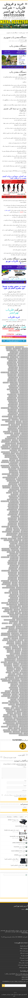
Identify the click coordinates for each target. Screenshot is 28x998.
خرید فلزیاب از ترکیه (23, 548)
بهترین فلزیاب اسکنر (14, 462)
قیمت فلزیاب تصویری (23, 697)
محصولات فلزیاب (11, 40)
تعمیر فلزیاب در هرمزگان (23, 525)
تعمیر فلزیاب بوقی (14, 494)
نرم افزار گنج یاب (16, 731)
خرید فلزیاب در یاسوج (23, 580)
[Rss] (16, 993)
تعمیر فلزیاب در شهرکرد (12, 514)
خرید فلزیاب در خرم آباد (12, 562)
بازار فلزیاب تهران (5, 447)
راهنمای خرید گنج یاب (14, 608)
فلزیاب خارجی (9, 667)
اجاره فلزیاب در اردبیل (14, 387)
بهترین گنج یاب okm (6, 486)
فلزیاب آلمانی (25, 642)
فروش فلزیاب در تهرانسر (12, 631)
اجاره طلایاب (9, 348)
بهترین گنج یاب (14, 486)
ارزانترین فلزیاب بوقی (23, 426)
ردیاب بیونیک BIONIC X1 (13, 819)
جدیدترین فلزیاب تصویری (22, 535)
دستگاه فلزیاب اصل (14, 597)
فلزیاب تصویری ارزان (23, 657)
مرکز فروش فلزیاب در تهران (11, 721)
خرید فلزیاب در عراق (13, 569)
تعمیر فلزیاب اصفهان (23, 494)
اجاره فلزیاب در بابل (23, 392)
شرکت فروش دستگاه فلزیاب (10, 619)
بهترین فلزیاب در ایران (14, 472)
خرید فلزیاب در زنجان (14, 565)
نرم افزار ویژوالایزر (8, 731)
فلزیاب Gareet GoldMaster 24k (18, 850)
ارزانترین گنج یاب (7, 431)
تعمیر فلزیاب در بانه (23, 503)
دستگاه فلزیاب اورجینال (23, 601)
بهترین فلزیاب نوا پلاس (12, 480)
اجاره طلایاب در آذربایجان (22, 350)
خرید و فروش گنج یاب (23, 591)
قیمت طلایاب (8, 691)
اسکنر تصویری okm (9, 433)
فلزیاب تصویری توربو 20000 (22, 660)
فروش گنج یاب (24, 635)
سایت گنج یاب (24, 613)
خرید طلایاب (25, 540)
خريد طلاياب (25, 536)
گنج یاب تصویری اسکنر (11, 711)
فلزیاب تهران (4, 662)
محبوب (21, 816)
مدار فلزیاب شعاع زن (7, 716)
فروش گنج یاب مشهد (23, 638)
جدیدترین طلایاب (24, 531)
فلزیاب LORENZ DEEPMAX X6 (18, 842)
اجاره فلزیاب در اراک (23, 387)
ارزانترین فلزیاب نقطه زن (13, 430)
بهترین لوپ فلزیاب (24, 487)
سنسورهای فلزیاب (14, 616)
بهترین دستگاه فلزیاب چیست (10, 455)
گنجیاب (19, 714)
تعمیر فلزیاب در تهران (23, 508)
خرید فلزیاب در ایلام (14, 557)
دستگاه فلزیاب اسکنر (23, 597)
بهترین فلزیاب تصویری (23, 470)
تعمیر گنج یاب (16, 528)
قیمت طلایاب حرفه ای (6, 692)
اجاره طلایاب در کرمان (12, 374)
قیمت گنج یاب (13, 699)
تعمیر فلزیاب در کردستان (23, 518)
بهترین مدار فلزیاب (15, 487)
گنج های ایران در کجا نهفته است (21, 708)
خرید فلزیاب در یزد (14, 580)
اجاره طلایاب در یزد (13, 382)
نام (25, 780)
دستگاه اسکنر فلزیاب (23, 592)
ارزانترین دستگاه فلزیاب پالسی (21, 423)
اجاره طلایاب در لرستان (13, 377)
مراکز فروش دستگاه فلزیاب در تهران (20, 718)
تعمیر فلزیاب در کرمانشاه (22, 519)
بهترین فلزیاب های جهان (23, 484)
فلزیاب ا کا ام (25, 643)
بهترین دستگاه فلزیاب (5, 452)
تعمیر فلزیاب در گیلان (23, 521)
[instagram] (14, 993)
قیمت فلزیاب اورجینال (6, 696)
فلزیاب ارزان (17, 40)
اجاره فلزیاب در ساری (13, 402)
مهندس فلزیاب (14, 730)
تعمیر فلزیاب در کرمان (12, 518)
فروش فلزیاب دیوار (23, 633)
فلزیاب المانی (25, 650)
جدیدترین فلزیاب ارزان (23, 533)
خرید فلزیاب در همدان (12, 579)
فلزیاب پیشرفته (24, 652)
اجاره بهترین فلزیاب (16, 348)
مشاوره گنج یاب (24, 728)
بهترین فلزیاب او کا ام (23, 465)
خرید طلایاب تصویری (8, 540)
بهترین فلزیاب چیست (13, 470)
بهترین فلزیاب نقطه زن (11, 479)
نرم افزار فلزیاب (24, 731)
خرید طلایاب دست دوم (23, 543)
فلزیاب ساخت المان (23, 672)
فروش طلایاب (11, 628)
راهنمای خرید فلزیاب (23, 608)
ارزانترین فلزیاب (24, 425)
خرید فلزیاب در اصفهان (23, 555)
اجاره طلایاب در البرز (12, 355)
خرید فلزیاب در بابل (5, 557)
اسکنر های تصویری (14, 441)
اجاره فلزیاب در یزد (23, 419)
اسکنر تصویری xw (24, 435)
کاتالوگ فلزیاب (11, 704)
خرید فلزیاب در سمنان (14, 567)
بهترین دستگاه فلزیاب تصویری (9, 453)
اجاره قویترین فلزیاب (6, 419)
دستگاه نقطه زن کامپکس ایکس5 (12, 859)
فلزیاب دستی (10, 670)
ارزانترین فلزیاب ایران (5, 425)
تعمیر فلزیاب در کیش (12, 519)
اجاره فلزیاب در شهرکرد (23, 406)
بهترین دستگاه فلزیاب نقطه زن (10, 457)
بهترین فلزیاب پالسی (6, 467)
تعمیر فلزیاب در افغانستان (12, 499)
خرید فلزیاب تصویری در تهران (22, 552)
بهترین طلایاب (12, 460)
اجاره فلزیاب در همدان (23, 418)
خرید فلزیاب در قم (14, 570)
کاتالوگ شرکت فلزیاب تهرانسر (21, 704)
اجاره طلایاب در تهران (12, 362)
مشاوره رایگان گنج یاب (13, 726)
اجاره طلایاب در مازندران (22, 379)
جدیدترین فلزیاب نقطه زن (11, 535)
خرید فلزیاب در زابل (23, 565)
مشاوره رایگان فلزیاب (23, 726)
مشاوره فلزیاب (4, 726)
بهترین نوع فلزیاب (24, 489)
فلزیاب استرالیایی (7, 647)
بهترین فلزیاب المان (5, 462)
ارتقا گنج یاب (19, 421)
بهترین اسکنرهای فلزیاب (23, 450)
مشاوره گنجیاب (17, 728)
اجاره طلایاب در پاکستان (23, 360)
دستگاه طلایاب (15, 592)
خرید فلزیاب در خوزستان (23, 564)
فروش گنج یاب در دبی (23, 636)
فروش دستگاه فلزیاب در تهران (21, 626)
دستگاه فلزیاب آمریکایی (23, 596)
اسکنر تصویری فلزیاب (23, 440)
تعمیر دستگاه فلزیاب (23, 492)
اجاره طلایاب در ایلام (23, 357)
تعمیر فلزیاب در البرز (23, 501)
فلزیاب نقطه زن (12, 674)
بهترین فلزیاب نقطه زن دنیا (22, 480)
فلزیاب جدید (16, 665)
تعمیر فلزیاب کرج (5, 526)
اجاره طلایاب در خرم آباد (12, 364)
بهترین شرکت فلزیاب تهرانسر (22, 460)
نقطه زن (25, 733)
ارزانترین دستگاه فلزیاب (10, 421)
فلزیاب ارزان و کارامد (23, 647)
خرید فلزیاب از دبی (14, 548)
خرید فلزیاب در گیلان (23, 575)
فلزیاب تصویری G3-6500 (15, 653)
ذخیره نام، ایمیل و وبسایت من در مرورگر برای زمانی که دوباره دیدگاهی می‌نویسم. (15, 795)
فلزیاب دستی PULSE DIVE (19, 846)
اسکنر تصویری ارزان (15, 435)
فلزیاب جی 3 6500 (8, 665)
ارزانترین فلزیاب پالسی (13, 426)
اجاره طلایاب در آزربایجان (11, 350)
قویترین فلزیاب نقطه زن (23, 686)
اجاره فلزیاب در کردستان (23, 409)
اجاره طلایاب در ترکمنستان (22, 362)
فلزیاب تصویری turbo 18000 (21, 655)
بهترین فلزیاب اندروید (13, 464)
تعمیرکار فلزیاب (9, 530)
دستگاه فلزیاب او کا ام (23, 599)
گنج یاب (12, 708)
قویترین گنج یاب (14, 686)
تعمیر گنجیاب (9, 528)
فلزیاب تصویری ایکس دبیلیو (22, 658)
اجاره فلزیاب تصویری (23, 384)
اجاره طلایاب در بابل (14, 357)
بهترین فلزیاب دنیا (15, 474)
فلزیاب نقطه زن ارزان (23, 675)
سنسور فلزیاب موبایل (23, 616)
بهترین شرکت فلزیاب (14, 458)
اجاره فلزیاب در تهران (12, 397)
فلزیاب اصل (8, 648)
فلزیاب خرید (25, 669)
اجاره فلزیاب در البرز (23, 391)
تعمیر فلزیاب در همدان (12, 525)
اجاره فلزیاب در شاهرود (13, 404)
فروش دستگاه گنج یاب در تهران (21, 628)
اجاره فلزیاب (6, 382)
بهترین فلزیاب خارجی (23, 472)
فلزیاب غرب (9, 672)
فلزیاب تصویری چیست (23, 662)
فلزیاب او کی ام (10, 650)
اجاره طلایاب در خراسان (23, 364)
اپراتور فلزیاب (24, 348)
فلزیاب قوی (25, 674)
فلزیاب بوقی (25, 955)
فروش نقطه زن (15, 638)
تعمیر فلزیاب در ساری (23, 513)
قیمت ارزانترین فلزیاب (14, 687)
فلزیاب (26, 640)
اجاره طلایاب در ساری (13, 367)
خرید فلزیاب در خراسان (23, 562)
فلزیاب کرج (19, 674)
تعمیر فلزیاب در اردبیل (14, 497)
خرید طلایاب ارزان (17, 540)
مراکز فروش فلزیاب (8, 718)
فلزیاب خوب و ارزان (10, 669)
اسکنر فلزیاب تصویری (6, 440)
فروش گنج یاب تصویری (6, 635)
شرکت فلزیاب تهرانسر (23, 623)
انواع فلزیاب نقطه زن (14, 447)
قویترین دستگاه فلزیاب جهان (14, 679)
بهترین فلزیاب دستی (23, 474)
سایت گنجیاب (18, 613)
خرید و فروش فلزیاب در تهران (22, 587)
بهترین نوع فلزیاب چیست (22, 491)
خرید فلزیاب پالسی (15, 550)
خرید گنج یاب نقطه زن (23, 584)
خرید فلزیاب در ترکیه (14, 558)
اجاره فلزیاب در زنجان (23, 402)
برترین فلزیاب (24, 448)
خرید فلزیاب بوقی (24, 550)
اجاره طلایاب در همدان (12, 380)
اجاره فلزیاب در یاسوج (13, 418)
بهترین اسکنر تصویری (6, 448)
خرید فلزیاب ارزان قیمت (14, 547)
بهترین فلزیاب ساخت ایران (13, 475)
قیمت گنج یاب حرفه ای (13, 701)
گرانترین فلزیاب (15, 706)
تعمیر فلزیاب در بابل (5, 501)
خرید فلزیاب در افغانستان (12, 555)
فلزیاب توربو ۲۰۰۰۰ (16, 262)
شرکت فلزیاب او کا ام (23, 621)
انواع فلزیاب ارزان (15, 445)
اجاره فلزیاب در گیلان (23, 413)
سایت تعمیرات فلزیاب (23, 611)
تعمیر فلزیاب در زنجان (14, 511)
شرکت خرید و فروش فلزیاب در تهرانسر (20, 618)
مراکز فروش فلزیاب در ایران (22, 719)
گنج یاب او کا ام (24, 709)
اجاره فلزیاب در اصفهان (23, 389)
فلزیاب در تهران (24, 670)
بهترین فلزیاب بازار (24, 467)
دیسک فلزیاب (24, 606)
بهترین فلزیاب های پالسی (14, 482)
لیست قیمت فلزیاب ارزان (22, 716)
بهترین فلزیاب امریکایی (23, 464)
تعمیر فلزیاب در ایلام (14, 501)
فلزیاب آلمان (5, 640)
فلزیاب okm (20, 640)
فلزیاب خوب (18, 669)
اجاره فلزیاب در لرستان (13, 413)
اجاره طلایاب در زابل (12, 365)
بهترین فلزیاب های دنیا (13, 484)
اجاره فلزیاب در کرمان (12, 409)
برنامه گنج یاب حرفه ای (16, 448)
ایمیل (24, 785)
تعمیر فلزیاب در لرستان (14, 521)
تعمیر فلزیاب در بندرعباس (13, 503)
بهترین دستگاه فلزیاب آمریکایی (21, 453)
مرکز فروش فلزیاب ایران (22, 721)
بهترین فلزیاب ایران (14, 465)
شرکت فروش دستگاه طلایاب (22, 619)
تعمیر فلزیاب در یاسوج (23, 526)
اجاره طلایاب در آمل (23, 352)
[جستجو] (3, 985)
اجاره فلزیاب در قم (14, 408)
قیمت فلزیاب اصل (15, 696)
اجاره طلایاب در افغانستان (22, 355)
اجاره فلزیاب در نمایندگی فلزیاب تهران (20, 416)
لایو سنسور (6, 714)
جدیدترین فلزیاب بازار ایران (12, 533)
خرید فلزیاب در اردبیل (14, 553)
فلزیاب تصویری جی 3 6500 (10, 660)
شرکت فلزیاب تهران (13, 621)
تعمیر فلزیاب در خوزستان (12, 509)
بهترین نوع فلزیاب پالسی (14, 489)
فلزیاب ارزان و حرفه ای (23, 645)
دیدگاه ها (16, 816)
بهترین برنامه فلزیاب (23, 452)
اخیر (26, 816)
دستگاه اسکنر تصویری (14, 591)
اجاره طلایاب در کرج (5, 372)
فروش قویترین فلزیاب (6, 633)
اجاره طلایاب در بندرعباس (22, 358)
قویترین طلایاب (4, 679)
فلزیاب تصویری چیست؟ (12, 662)
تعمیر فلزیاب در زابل (23, 511)
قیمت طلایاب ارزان (24, 692)
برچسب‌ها (9, 816)
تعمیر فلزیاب (9, 492)
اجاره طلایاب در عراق (13, 370)
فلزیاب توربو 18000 (8, 664)
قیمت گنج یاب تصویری (23, 701)
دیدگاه (24, 767)
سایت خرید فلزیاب (14, 611)
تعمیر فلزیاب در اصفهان (23, 499)
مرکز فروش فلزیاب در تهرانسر (21, 723)
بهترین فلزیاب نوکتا (24, 482)
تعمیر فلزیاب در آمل (12, 496)
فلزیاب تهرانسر (16, 664)
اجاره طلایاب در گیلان (23, 377)
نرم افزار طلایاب (7, 730)
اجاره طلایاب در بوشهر (12, 358)
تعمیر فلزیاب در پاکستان (13, 504)
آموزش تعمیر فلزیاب (19, 347)
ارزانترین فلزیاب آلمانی (16, 425)
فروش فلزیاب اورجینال (23, 630)
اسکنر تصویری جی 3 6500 (10, 438)
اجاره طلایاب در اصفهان (13, 353)
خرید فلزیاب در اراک (23, 553)
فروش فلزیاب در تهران (23, 631)
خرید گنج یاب (14, 582)
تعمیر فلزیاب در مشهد (12, 523)
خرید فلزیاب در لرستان (14, 575)
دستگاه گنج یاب (5, 603)
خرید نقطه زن (14, 584)
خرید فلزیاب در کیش (12, 574)
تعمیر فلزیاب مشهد (24, 528)
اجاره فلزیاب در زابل (12, 401)
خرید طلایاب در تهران (14, 541)
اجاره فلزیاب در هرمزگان (7, 416)
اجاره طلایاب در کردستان (22, 374)
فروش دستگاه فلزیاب (17, 625)
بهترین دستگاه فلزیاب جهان (22, 455)
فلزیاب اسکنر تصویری (16, 648)
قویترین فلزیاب (24, 680)
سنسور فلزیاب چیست (14, 614)
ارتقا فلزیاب (25, 421)
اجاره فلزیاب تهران (14, 384)
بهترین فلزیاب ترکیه (12, 469)
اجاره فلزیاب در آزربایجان (22, 386)
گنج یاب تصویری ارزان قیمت (22, 711)
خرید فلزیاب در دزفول (12, 564)
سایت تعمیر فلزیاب (8, 609)
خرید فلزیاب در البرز (23, 557)
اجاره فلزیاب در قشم (23, 408)
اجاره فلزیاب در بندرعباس (22, 394)
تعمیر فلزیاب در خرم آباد (23, 509)
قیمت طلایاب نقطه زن (23, 694)
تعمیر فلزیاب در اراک (23, 497)
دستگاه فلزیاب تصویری (13, 601)
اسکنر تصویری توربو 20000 (22, 438)
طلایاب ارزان (5, 623)
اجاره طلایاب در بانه (5, 357)
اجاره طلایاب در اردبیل (23, 353)
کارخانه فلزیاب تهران (23, 706)
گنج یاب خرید (10, 713)
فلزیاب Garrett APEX (14, 836)
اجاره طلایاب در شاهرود (13, 369)
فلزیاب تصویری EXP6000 (19, 855)
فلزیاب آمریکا (18, 642)
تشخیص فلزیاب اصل (12, 491)
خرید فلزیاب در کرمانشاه (22, 574)
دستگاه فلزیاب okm (23, 594)
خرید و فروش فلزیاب (23, 586)
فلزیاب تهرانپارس (24, 664)
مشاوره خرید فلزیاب (23, 725)
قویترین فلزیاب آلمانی (16, 680)
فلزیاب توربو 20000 (23, 665)
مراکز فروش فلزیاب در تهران (10, 719)
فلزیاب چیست (24, 667)
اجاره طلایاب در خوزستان (22, 365)
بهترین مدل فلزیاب (6, 487)
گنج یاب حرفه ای (18, 713)
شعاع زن (15, 623)
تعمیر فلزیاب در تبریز (23, 506)
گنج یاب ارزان (6, 708)
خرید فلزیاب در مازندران (23, 577)
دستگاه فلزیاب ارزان (13, 596)
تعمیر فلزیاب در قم (24, 516)
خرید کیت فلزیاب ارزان (23, 582)
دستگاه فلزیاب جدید (23, 603)
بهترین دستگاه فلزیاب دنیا (22, 457)
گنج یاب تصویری (9, 709)
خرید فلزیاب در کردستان (23, 572)
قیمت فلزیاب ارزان (7, 694)
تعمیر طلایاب (16, 492)
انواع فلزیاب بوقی (6, 445)
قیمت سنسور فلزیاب (23, 691)
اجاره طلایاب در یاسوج (23, 382)
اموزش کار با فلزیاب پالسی (10, 443)
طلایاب (10, 623)
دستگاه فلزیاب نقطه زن (14, 603)
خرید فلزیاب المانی (5, 548)
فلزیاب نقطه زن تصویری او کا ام (21, 677)
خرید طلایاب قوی (14, 543)
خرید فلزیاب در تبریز (23, 558)
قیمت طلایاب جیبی (15, 692)
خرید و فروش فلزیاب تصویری (12, 586)
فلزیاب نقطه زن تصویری (12, 675)
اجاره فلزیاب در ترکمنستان (22, 397)
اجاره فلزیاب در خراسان (23, 399)
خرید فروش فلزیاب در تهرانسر (21, 545)
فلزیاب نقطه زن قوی (10, 677)
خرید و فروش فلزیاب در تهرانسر (9, 587)
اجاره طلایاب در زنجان (23, 367)
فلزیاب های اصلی (24, 679)
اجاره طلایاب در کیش (12, 375)
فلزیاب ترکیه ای (10, 652)
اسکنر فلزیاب (15, 440)
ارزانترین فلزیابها (15, 431)
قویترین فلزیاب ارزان (6, 680)
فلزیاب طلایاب (15, 672)
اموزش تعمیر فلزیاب (5, 441)
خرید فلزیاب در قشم (23, 570)
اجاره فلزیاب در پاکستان (23, 396)
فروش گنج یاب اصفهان (16, 635)
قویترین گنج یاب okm (23, 687)
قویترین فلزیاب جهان (23, 684)
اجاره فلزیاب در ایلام (14, 391)
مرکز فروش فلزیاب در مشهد (9, 723)
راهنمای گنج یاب (24, 609)
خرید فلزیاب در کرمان (13, 572)
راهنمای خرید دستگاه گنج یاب (15, 606)
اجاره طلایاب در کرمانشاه (22, 375)
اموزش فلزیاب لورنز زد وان (22, 443)
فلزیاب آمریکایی (11, 642)
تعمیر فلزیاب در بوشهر (23, 504)
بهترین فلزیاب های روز (23, 486)
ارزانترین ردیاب (11, 423)
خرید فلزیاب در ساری (23, 567)
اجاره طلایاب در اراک (14, 352)
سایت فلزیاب (6, 611)
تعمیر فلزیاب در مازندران (23, 523)
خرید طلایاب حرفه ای (23, 541)
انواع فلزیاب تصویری (23, 447)
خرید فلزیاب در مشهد (13, 577)
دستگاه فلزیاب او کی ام (13, 599)
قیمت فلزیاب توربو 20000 (22, 699)
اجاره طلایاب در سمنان (23, 369)
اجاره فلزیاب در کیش (12, 411)
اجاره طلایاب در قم (14, 372)
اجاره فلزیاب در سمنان (23, 404)
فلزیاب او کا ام (17, 650)
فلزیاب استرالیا (15, 647)
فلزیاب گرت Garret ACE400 (21, 826)
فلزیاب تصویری (24, 653)
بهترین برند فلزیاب (15, 452)
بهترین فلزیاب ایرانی (5, 465)
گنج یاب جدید (25, 713)
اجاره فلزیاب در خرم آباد (12, 399)
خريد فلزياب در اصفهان (17, 536)
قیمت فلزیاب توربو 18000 (13, 697)
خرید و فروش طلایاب (6, 584)
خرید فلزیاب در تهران (23, 560)
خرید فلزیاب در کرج (5, 570)
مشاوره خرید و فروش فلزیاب (12, 725)
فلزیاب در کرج (17, 670)
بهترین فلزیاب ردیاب (6, 474)
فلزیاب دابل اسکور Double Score (11, 830)
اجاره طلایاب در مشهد (12, 379)
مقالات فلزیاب (25, 967)
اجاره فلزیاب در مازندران (23, 414)
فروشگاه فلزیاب (7, 638)
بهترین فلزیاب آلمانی (23, 462)
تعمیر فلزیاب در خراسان (13, 508)
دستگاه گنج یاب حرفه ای (23, 604)
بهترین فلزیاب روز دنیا (23, 475)
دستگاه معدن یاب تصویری (12, 604)
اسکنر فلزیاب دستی (23, 441)
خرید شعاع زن (4, 538)
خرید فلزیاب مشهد (5, 580)
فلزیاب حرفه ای (17, 667)
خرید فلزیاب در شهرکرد (23, 569)
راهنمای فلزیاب (5, 608)
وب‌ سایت (24, 790)
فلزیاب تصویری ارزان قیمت (13, 657)
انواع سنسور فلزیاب (23, 445)
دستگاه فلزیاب (7, 592)
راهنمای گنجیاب (17, 609)
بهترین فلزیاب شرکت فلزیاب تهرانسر (9, 477)
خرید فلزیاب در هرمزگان (23, 579)
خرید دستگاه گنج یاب (12, 538)
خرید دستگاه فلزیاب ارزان (22, 538)
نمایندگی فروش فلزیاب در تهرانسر (16, 733)
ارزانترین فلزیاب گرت (23, 430)
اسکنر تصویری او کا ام (23, 436)
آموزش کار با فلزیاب (10, 347)
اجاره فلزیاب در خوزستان (22, 401)
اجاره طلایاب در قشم (23, 372)
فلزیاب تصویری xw (10, 655)
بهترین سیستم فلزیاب (23, 458)
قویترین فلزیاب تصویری (13, 682)
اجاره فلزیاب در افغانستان (12, 389)
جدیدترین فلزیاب (16, 531)
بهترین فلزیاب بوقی (15, 467)
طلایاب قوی (25, 625)
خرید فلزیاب (14, 317)
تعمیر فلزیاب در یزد (14, 526)
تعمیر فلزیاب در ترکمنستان (13, 506)
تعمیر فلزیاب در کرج (15, 516)
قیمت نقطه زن (5, 703)
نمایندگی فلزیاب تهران (23, 735)
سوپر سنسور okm (5, 616)
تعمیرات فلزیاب (24, 530)
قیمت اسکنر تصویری (23, 689)
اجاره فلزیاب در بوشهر (12, 394)
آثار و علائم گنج (24, 946)
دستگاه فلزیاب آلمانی (14, 594)
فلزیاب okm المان (13, 640)
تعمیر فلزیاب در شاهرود (23, 514)
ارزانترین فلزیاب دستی (12, 428)
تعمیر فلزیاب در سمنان (14, 513)
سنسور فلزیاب (11, 613)
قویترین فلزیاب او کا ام (23, 682)
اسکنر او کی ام (24, 433)
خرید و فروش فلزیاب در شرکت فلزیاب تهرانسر (18, 589)
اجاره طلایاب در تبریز (13, 360)
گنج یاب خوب (25, 714)
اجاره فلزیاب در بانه (14, 392)
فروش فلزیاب (4, 628)
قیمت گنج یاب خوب (23, 703)
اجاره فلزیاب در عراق (13, 406)
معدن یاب (10, 728)
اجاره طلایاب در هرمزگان (22, 380)
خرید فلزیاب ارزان (24, 547)
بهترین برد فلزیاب (13, 450)
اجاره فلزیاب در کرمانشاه (22, 411)
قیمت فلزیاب (15, 694)
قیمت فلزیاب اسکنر (23, 696)
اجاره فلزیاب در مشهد (12, 414)
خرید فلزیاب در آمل (11, 552)
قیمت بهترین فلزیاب (14, 689)
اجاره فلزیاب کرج (15, 419)
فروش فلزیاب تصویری (13, 630)
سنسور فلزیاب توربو (23, 614)
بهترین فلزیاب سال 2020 (23, 477)
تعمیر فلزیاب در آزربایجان (23, 496)
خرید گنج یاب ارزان (7, 582)
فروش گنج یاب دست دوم (13, 636)
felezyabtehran (22, 39)
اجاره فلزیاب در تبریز (13, 396)
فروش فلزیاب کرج (15, 633)
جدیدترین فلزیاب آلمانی (7, 531)
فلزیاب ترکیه (17, 652)
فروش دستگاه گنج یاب (10, 626)
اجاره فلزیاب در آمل (12, 386)
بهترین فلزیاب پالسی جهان (22, 469)
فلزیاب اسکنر (25, 648)
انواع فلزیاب (25, 948)
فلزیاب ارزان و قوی (13, 645)
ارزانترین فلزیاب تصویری (23, 428)
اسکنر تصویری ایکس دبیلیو (12, 436)
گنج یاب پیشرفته (17, 709)
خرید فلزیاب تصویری (6, 550)
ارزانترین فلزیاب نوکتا (23, 431)
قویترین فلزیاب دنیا (14, 684)
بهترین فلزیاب (22, 32)
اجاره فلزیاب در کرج (5, 408)
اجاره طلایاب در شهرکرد (23, 370)
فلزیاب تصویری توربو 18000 (10, 658)
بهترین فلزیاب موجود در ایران (22, 479)
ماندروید (14, 716)
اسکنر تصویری (17, 433)
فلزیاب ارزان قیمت (10, 643)
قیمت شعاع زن (15, 691)
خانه (27, 32)
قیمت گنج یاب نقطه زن (14, 703)
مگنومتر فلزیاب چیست (23, 730)
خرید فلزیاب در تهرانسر (13, 560)
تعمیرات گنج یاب (17, 530)
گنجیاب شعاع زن (13, 714)
